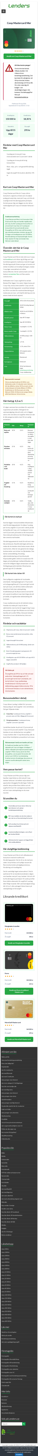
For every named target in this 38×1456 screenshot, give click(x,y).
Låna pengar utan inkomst (10, 1080)
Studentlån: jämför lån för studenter (13, 1106)
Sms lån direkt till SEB (8, 1222)
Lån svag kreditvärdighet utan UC (12, 1126)
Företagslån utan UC (8, 1372)
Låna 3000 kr (6, 1259)
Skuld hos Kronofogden (9, 1332)
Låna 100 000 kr (6, 1295)
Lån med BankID (7, 1189)
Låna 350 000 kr (6, 1311)
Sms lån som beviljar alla (9, 1086)
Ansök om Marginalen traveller (19, 943)
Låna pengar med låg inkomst (11, 1103)
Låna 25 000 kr (6, 1282)
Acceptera (19, 1454)
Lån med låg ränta (7, 1090)
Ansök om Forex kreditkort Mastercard (19, 991)
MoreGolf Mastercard (13, 1022)
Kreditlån (4, 1119)
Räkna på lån (5, 1057)
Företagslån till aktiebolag (10, 1366)
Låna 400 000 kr (6, 1314)
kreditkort (9, 259)
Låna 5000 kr (6, 1265)
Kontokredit (5, 1169)
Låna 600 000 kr (6, 1321)
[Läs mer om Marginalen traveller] (19, 913)
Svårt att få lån (6, 1109)
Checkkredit (5, 1385)
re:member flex (13, 274)
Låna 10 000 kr (6, 1272)
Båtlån (4, 1156)
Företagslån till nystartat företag (12, 1379)
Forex (7, 973)
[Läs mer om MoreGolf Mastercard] (19, 1009)
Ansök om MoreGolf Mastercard (19, 1039)
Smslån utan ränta (7, 1209)
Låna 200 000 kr (6, 1301)
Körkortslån (5, 1159)
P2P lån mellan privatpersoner (11, 1172)
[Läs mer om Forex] (19, 960)
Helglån (4, 1228)
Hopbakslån (5, 1067)
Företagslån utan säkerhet (10, 1369)
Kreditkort (5, 1396)
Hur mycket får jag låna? (9, 1132)
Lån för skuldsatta (7, 1070)
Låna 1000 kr (6, 1252)
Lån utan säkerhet (7, 1195)
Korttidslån (5, 1182)
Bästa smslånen (6, 1235)
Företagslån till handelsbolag (11, 1362)
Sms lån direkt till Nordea (9, 1218)
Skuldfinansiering (7, 1135)
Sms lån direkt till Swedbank (10, 1212)
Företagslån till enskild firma (10, 1359)
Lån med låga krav (7, 1192)
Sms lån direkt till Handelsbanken (12, 1215)
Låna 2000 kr (6, 1255)
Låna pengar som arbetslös (10, 1113)
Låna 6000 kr (6, 1269)
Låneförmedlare (6, 1099)
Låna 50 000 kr (6, 1291)
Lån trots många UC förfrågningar (12, 1083)
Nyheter (4, 1403)
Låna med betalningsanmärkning (12, 1060)
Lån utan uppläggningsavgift (10, 1342)
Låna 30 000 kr (6, 1285)
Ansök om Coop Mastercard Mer (19, 56)
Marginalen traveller (12, 926)
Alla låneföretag (7, 1406)
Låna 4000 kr (6, 1262)
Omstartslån (6, 1179)
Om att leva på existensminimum (12, 1122)
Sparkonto (5, 1409)
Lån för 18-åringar (7, 1232)
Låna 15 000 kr (6, 1275)
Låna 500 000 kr (6, 1318)
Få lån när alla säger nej (9, 1129)
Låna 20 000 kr (6, 1278)
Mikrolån (4, 1202)
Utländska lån (6, 1139)
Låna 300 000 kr (6, 1308)
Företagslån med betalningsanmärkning (14, 1376)
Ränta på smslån (7, 1335)
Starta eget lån (6, 1382)
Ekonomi (4, 1400)
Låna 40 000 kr (6, 1288)
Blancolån (5, 1166)
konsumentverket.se (21, 97)
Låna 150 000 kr (6, 1298)
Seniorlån (4, 1163)
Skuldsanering (6, 1116)
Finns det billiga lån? (8, 1063)
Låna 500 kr (5, 1249)
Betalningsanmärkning (9, 1339)
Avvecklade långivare (8, 1413)
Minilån (4, 1225)
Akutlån (4, 1186)
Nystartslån (5, 1176)
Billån (3, 1153)
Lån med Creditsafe (8, 1076)
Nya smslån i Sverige (8, 1205)
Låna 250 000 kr (6, 1305)
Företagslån (5, 1356)
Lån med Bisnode (7, 1073)
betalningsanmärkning (26, 370)
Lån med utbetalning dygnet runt (12, 1199)
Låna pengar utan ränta (9, 1096)
